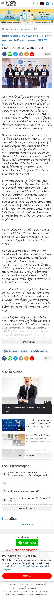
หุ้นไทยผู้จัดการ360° (28, 29)
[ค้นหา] (37, 4)
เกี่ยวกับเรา (36, 591)
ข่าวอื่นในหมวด (27, 508)
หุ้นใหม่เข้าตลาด (10, 351)
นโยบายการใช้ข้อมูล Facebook (16, 591)
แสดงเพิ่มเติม (28, 342)
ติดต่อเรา (47, 591)
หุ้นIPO (24, 351)
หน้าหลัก (9, 29)
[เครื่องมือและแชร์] (52, 3)
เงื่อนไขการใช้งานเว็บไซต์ (24, 566)
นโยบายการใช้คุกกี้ (38, 584)
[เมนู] (2, 3)
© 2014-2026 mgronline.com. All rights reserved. (27, 594)
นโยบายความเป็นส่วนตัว (18, 584)
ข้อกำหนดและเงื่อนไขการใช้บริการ (27, 588)
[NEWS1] (42, 3)
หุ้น (16, 29)
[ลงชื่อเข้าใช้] (47, 3)
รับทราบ (27, 576)
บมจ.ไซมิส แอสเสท (39, 351)
